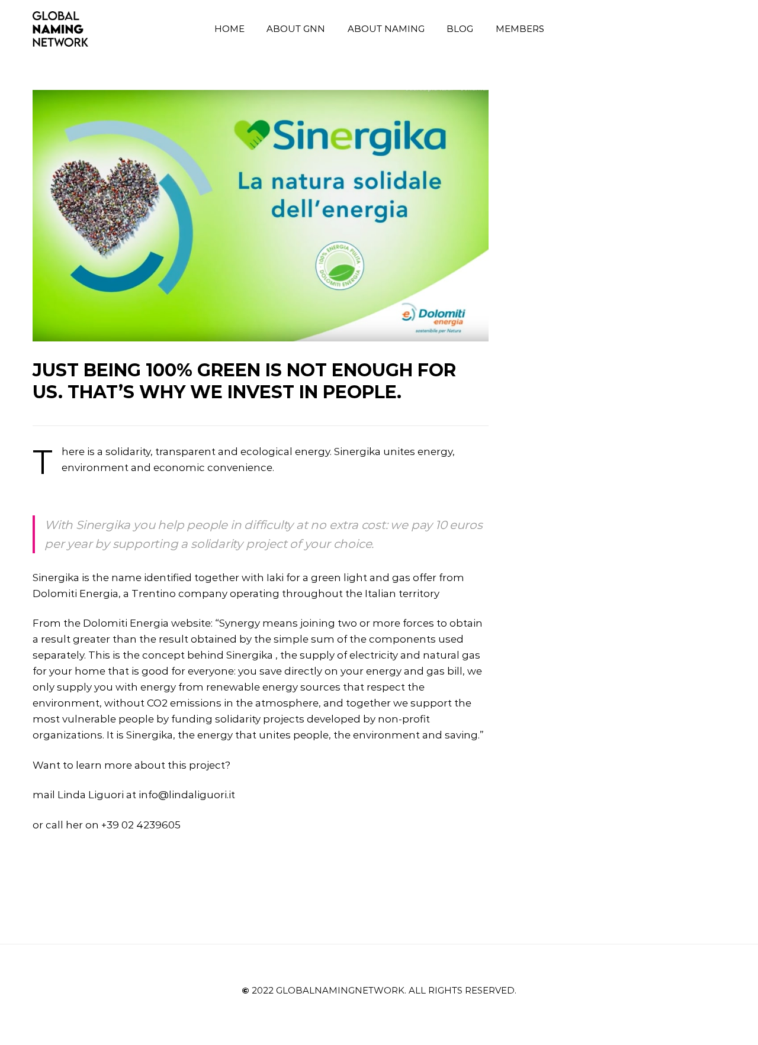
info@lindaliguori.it (187, 795)
